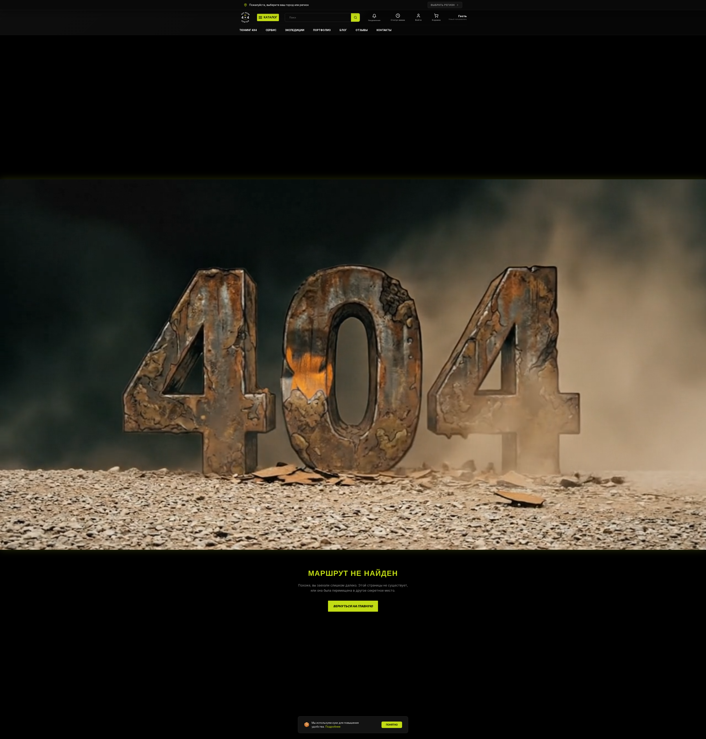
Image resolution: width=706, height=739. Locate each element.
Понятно (392, 724)
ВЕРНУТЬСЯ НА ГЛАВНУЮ (353, 606)
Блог (343, 30)
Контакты (384, 30)
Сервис (271, 30)
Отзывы (362, 30)
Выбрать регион (443, 5)
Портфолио (322, 30)
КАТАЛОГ (270, 17)
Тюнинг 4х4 (248, 30)
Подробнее (332, 726)
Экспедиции (294, 30)
